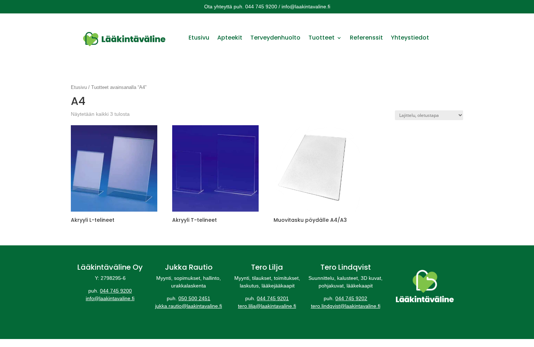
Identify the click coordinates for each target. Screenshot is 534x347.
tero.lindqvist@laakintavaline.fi (345, 306)
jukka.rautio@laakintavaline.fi (188, 306)
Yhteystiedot (410, 37)
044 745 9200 (116, 291)
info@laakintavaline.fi (110, 298)
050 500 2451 (194, 298)
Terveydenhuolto (275, 37)
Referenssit (366, 37)
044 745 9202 (351, 298)
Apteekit (229, 37)
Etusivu (199, 37)
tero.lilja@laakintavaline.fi (267, 306)
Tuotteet (321, 37)
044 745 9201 (273, 298)
